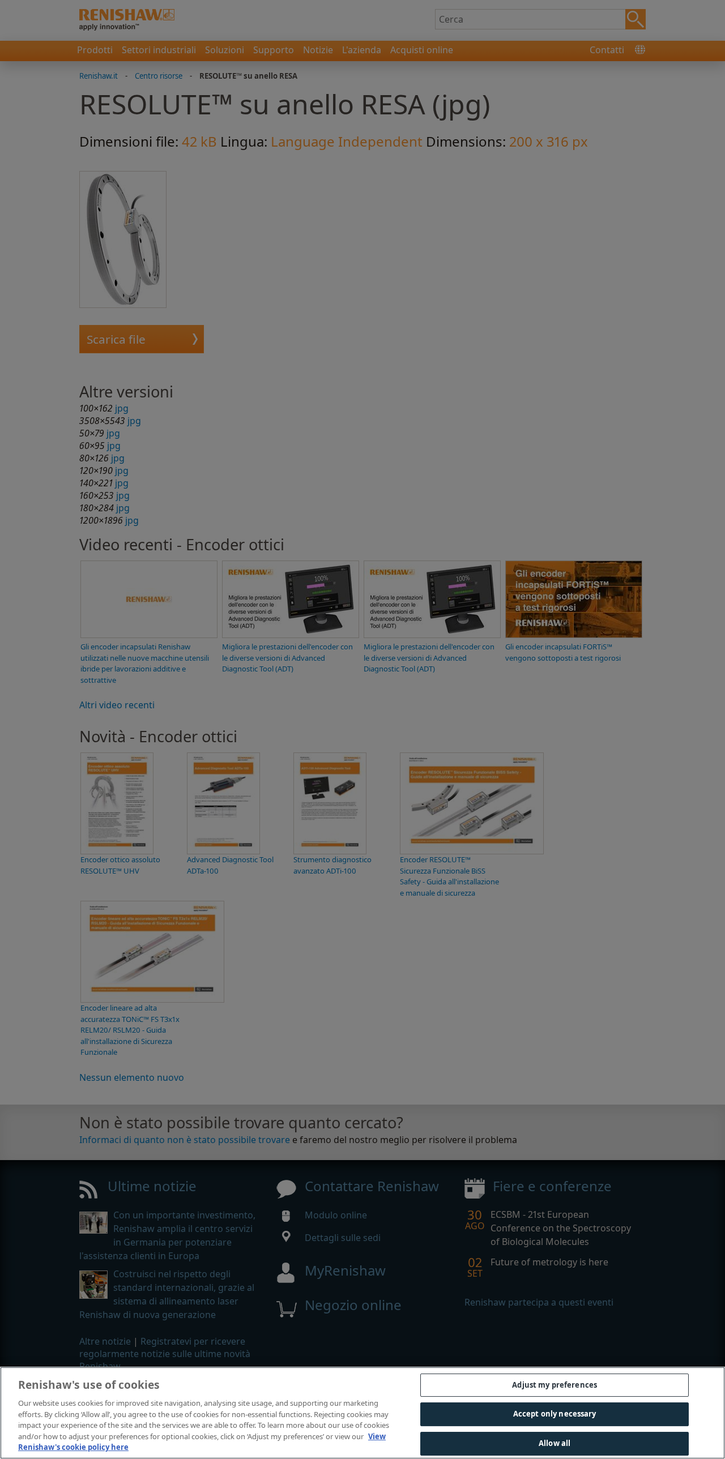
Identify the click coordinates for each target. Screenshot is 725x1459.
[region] (362, 1413)
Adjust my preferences (554, 1385)
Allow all (554, 1443)
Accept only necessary (554, 1414)
